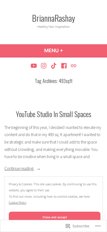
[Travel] (73, 65)
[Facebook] (64, 65)
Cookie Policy (17, 202)
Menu (68, 50)
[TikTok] (54, 65)
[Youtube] (34, 65)
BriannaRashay (53, 18)
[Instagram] (44, 65)
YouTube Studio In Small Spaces (53, 114)
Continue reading (19, 168)
